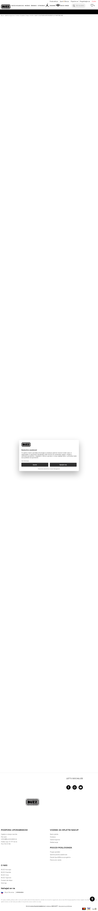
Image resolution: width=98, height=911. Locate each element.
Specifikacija (56, 76)
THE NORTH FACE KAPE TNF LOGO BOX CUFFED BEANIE (48, 544)
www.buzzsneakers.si (37, 906)
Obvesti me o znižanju (89, 35)
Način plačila (54, 834)
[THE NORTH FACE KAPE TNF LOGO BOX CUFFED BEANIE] (48, 497)
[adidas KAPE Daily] (48, 391)
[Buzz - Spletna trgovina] (6, 6)
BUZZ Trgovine (6, 878)
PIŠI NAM (39, 18)
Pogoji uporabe (55, 852)
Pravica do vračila (55, 860)
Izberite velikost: (55, 45)
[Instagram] (74, 787)
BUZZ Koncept (6, 869)
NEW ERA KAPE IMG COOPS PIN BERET (49, 228)
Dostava (53, 837)
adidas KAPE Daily (48, 439)
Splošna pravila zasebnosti (58, 855)
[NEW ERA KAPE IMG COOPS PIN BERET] (48, 180)
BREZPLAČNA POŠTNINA (38, 14)
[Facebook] (68, 787)
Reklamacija (54, 842)
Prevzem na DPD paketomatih (43, 10)
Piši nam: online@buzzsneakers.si (9, 838)
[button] (78, 5)
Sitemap (4, 883)
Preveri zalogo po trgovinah (63, 88)
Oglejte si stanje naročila (9, 834)
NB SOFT (54, 906)
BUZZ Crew (5, 875)
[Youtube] (81, 787)
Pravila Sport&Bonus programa (60, 857)
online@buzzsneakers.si (53, 18)
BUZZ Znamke (6, 872)
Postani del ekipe (6, 880)
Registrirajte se (85, 1)
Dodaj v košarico (69, 56)
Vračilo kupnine (55, 840)
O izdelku (55, 82)
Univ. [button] (52, 49)
